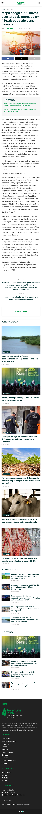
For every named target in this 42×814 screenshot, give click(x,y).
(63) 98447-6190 (9, 792)
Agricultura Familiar (9, 741)
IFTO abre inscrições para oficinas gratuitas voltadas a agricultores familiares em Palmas (23, 674)
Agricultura (7, 432)
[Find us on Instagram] (7, 801)
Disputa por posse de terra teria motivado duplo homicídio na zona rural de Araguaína (25, 609)
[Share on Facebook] (8, 58)
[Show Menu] (2, 3)
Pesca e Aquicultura (9, 760)
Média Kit (5, 778)
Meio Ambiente (7, 752)
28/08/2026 (5, 364)
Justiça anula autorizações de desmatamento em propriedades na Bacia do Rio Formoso (20, 358)
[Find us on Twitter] (4, 801)
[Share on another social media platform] (34, 58)
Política (4, 763)
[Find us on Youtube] (9, 801)
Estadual (5, 747)
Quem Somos (6, 772)
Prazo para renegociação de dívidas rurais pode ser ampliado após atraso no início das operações (21, 480)
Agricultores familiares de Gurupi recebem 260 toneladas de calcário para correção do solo (24, 663)
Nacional (5, 755)
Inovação (5, 749)
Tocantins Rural (10, 804)
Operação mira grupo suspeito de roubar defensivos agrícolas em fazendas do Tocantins (19, 439)
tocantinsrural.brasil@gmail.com (14, 795)
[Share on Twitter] (21, 58)
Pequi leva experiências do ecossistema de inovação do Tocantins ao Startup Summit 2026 (25, 598)
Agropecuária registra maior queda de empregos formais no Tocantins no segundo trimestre (25, 576)
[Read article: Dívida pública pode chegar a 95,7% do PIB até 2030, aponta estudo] (21, 381)
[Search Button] (39, 3)
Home (3, 9)
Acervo (4, 775)
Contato (5, 781)
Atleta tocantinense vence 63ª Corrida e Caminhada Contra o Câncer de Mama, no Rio (25, 587)
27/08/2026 (5, 486)
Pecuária (5, 758)
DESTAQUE (10, 9)
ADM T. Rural (9, 28)
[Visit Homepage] (20, 3)
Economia (6, 393)
